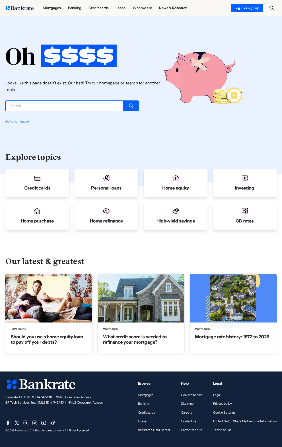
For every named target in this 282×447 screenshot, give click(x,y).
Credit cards (146, 412)
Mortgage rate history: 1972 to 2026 (232, 336)
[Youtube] (43, 423)
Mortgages (145, 395)
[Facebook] (8, 423)
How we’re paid (191, 395)
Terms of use (222, 430)
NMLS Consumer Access (73, 397)
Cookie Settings (224, 412)
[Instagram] (26, 423)
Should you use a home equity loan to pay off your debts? (47, 339)
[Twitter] (17, 423)
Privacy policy (222, 404)
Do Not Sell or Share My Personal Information (245, 421)
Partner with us (191, 430)
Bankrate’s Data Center (154, 430)
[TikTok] (52, 423)
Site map (187, 404)
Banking (143, 404)
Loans (142, 421)
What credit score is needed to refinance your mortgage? (135, 339)
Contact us (188, 421)
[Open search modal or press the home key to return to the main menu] (272, 8)
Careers (186, 412)
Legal (216, 395)
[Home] (19, 8)
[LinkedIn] (34, 423)
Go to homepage (17, 121)
